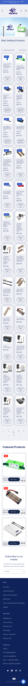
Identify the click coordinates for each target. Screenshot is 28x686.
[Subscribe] (23, 571)
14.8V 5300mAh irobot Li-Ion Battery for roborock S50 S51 (20, 194)
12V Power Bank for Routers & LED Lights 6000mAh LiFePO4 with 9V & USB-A (20, 411)
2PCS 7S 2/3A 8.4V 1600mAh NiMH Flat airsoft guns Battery (20, 161)
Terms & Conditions (9, 634)
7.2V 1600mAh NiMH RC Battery (20, 319)
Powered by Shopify (17, 681)
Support (5, 607)
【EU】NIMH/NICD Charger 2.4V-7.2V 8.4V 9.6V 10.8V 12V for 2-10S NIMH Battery (7, 379)
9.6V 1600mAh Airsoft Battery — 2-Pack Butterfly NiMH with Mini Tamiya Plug (20, 259)
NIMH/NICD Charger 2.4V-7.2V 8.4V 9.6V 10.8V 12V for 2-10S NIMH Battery (7, 411)
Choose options (7, 110)
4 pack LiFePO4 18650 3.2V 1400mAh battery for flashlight (7, 65)
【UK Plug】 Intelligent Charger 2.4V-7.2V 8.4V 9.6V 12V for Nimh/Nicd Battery (6, 260)
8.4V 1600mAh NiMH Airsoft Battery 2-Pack (19, 290)
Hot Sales (6, 587)
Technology (6, 630)
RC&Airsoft (6, 599)
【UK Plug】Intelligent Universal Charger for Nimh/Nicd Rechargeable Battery (19, 227)
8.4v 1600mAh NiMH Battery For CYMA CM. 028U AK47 (7, 128)
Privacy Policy (7, 622)
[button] (2, 11)
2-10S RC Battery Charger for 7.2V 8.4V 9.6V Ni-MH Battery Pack (20, 348)
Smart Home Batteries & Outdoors (14, 603)
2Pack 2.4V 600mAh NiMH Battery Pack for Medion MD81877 (7, 224)
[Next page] (19, 435)
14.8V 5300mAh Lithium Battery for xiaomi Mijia (7, 192)
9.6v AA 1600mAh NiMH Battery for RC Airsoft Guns (20, 127)
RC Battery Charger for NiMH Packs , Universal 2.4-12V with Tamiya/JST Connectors (19, 379)
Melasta (11, 681)
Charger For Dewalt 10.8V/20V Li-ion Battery (7, 97)
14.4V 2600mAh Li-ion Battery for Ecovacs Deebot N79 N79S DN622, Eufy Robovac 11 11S (7, 162)
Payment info (7, 638)
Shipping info (7, 618)
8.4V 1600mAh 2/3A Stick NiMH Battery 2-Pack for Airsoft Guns (7, 291)
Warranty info (7, 626)
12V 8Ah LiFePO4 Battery (7, 347)
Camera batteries (8, 591)
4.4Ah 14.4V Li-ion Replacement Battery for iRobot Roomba (20, 68)
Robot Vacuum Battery (10, 595)
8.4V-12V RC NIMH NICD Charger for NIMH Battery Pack (19, 98)
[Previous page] (3, 431)
